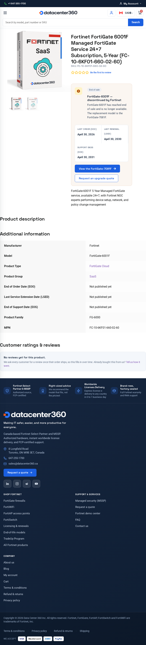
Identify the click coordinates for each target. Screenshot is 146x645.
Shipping (84, 631)
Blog (6, 568)
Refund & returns (13, 594)
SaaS (93, 276)
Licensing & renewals (16, 526)
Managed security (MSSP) (90, 500)
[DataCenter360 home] (58, 13)
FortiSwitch (10, 519)
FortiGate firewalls (14, 500)
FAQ (77, 519)
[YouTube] (36, 484)
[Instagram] (17, 484)
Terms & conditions (15, 587)
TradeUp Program (14, 538)
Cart (6, 581)
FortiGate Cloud (99, 266)
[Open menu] (5, 13)
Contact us (81, 526)
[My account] (111, 13)
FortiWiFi (9, 507)
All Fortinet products (16, 545)
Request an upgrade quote (96, 178)
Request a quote (17, 472)
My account (10, 575)
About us (9, 562)
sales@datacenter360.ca (23, 463)
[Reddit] (27, 484)
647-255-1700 (16, 458)
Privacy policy (12, 600)
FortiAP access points (17, 513)
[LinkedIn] (7, 484)
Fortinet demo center (87, 513)
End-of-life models (14, 532)
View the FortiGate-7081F (95, 168)
